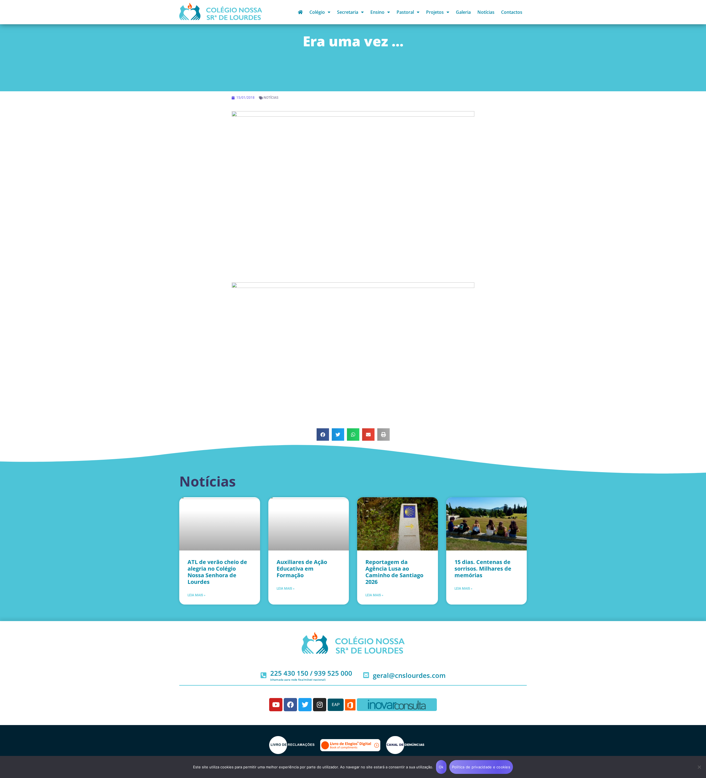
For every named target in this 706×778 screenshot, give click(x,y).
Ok (441, 767)
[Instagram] (319, 704)
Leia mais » (196, 595)
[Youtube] (275, 704)
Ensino (377, 12)
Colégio (317, 12)
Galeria (463, 12)
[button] (323, 434)
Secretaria (347, 12)
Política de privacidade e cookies (481, 767)
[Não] (699, 767)
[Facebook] (290, 704)
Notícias (485, 12)
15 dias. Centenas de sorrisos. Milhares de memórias (482, 568)
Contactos (511, 12)
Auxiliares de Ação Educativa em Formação (302, 568)
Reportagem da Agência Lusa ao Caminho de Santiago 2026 (394, 571)
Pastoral (405, 12)
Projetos (435, 12)
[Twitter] (305, 704)
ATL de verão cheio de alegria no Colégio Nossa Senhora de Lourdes (217, 571)
